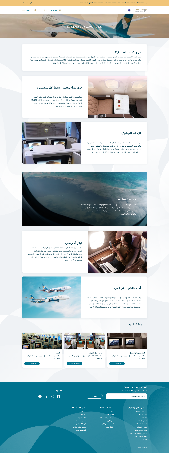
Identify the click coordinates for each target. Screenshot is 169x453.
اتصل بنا (83, 414)
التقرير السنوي (143, 414)
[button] (28, 3)
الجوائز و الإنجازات (142, 421)
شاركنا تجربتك (82, 418)
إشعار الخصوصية (81, 421)
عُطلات (112, 411)
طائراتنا (145, 439)
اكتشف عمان (110, 427)
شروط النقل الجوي (81, 430)
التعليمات (83, 411)
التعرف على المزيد (32, 363)
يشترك (94, 396)
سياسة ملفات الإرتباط (79, 427)
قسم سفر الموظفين (108, 424)
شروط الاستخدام (81, 424)
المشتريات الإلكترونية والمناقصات (137, 433)
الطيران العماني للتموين (140, 436)
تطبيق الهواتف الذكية (141, 430)
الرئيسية (145, 17)
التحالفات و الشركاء (141, 424)
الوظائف (144, 418)
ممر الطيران (110, 421)
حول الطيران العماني (141, 411)
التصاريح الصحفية (142, 427)
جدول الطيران (110, 414)
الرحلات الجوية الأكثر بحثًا (107, 418)
